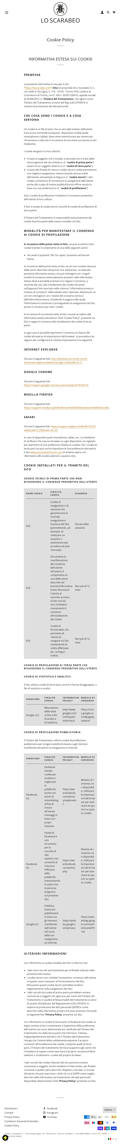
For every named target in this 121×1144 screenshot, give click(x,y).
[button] (112, 1139)
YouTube (51, 1117)
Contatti (8, 1112)
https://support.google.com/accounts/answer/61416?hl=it (56, 385)
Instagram (52, 1112)
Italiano (108, 1109)
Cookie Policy (11, 1125)
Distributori (10, 1108)
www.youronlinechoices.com (46, 452)
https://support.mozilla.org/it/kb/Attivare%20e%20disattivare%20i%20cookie (66, 407)
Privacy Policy (11, 1117)
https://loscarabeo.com (38, 87)
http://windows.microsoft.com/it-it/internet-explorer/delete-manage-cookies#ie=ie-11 (56, 360)
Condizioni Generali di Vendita (21, 1121)
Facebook (51, 1108)
